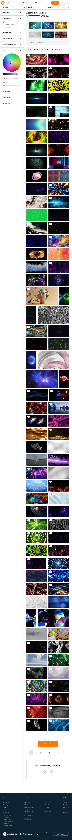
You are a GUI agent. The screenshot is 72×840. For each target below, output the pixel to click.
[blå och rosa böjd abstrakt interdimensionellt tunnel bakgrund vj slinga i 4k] (58, 59)
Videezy (5, 807)
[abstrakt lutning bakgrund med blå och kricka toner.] (36, 124)
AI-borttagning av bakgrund (8, 822)
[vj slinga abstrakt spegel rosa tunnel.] (36, 589)
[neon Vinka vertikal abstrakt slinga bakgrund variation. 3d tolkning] (64, 296)
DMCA (26, 805)
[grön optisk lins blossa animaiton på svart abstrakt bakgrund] (36, 150)
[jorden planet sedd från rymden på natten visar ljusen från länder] (36, 511)
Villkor (57, 834)
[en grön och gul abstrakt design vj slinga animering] (36, 537)
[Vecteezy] (3, 3)
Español (65, 805)
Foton (17, 3)
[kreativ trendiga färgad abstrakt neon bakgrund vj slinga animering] (36, 280)
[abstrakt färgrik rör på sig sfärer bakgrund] (53, 618)
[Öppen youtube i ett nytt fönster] (37, 834)
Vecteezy (5, 805)
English (65, 802)
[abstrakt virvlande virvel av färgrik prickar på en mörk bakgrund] (31, 315)
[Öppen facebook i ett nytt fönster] (20, 834)
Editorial (34, 3)
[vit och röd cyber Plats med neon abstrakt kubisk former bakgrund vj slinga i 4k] (58, 72)
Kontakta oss (48, 805)
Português (66, 807)
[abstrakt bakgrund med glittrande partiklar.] (58, 447)
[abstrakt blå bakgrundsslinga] (58, 576)
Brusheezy (6, 802)
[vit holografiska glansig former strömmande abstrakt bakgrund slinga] (59, 498)
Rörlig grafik (34, 49)
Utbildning (6, 812)
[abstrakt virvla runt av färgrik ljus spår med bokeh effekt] (36, 331)
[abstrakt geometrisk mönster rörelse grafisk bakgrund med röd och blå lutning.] (58, 176)
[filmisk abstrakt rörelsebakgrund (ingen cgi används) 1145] (36, 228)
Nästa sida (48, 744)
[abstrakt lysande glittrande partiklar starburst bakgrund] (36, 98)
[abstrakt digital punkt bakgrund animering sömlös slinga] (36, 647)
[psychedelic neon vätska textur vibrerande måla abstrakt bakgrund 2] (58, 634)
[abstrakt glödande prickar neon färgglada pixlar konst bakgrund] (58, 537)
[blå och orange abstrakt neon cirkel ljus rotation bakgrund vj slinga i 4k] (58, 189)
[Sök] (63, 8)
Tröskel (5, 83)
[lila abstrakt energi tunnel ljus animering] (36, 699)
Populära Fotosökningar (28, 814)
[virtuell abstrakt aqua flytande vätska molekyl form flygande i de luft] (36, 460)
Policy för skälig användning (60, 835)
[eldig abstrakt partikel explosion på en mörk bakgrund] (36, 254)
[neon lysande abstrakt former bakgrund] (58, 511)
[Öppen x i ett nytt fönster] (34, 834)
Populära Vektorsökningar (29, 810)
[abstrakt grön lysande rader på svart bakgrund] (58, 344)
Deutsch (65, 810)
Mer (42, 3)
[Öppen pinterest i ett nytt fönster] (29, 834)
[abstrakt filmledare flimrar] (58, 111)
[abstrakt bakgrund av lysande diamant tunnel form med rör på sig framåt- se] (53, 315)
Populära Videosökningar (29, 818)
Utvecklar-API (7, 815)
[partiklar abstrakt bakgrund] (42, 379)
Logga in (63, 3)
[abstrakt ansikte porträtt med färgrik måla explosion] (42, 296)
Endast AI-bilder (9, 24)
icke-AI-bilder (9, 27)
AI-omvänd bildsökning (6, 818)
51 (58, 752)
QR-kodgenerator (8, 825)
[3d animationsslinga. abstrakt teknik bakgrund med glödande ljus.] (36, 85)
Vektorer (8, 3)
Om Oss (47, 807)
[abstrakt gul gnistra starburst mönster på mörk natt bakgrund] (58, 331)
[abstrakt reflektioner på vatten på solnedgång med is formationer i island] (58, 408)
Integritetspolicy (65, 834)
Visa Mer (60, 35)
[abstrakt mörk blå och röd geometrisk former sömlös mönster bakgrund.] (36, 576)
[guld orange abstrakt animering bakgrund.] (58, 434)
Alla (6, 22)
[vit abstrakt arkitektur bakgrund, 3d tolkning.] (36, 660)
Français (65, 812)
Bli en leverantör (48, 810)
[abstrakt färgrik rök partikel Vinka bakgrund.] (58, 550)
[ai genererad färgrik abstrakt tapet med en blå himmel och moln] (58, 241)
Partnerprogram (29, 807)
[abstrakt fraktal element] (36, 447)
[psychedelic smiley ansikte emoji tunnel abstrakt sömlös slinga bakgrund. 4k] (58, 85)
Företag (5, 810)
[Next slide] (66, 49)
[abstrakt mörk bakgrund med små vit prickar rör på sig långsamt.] (58, 215)
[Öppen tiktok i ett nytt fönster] (31, 834)
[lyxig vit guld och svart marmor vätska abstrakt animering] (36, 202)
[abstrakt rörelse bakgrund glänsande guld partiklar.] (58, 228)
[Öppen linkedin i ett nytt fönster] (26, 834)
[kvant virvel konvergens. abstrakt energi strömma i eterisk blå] (31, 618)
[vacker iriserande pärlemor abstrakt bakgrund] (58, 673)
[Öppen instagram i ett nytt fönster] (23, 834)
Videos (25, 3)
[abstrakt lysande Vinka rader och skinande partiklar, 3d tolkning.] (36, 189)
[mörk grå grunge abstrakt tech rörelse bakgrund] (58, 712)
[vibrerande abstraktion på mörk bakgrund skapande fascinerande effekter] (58, 647)
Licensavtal (27, 802)
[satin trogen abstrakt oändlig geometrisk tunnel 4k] (36, 550)
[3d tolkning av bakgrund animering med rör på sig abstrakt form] (53, 360)
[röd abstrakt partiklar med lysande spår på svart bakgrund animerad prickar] (36, 344)
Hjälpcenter (48, 802)
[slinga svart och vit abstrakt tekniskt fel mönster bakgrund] (58, 686)
